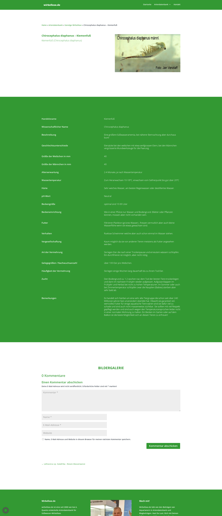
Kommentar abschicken (163, 446)
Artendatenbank (161, 5)
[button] (5, 510)
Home (44, 25)
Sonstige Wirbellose (73, 25)
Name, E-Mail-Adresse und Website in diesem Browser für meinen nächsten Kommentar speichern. (88, 439)
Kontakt (177, 5)
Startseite (147, 5)
